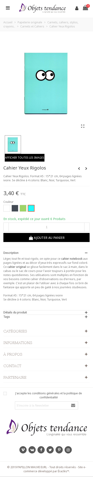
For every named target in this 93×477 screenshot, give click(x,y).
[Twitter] (50, 449)
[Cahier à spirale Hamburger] (79, 168)
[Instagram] (68, 449)
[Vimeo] (23, 449)
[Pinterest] (59, 449)
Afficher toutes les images (24, 158)
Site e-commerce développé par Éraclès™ (54, 469)
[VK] (32, 449)
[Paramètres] (7, 7)
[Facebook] (41, 449)
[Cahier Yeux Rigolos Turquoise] (82, 126)
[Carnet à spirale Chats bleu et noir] (86, 168)
